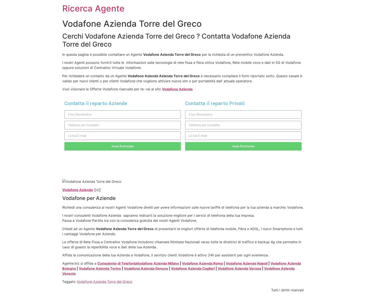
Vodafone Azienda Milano (158, 263)
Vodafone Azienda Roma (202, 263)
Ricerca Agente (93, 8)
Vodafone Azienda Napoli (247, 263)
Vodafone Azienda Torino (100, 268)
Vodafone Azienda (177, 89)
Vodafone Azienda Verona (239, 268)
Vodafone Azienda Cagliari (193, 268)
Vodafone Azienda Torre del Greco (104, 281)
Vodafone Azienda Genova (146, 268)
